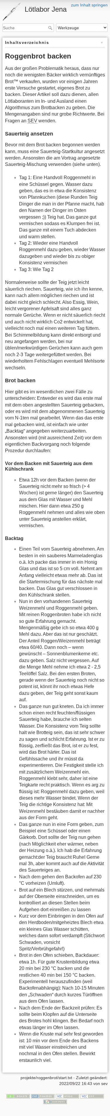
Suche (51, 28)
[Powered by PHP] (43, 1095)
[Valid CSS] (92, 1095)
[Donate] (18, 1095)
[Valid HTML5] (67, 1095)
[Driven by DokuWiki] (55, 1101)
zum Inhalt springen (89, 5)
